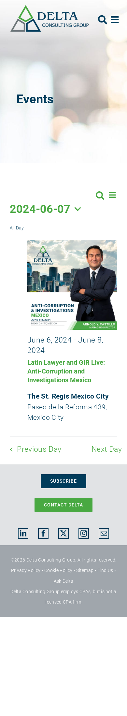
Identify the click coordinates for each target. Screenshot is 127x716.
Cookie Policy (58, 570)
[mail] (104, 533)
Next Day (107, 449)
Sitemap (84, 570)
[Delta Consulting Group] (49, 8)
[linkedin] (23, 533)
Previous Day (39, 449)
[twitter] (63, 533)
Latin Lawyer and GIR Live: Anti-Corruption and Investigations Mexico (66, 371)
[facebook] (43, 533)
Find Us (105, 570)
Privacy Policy (25, 570)
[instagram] (83, 533)
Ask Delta (64, 581)
